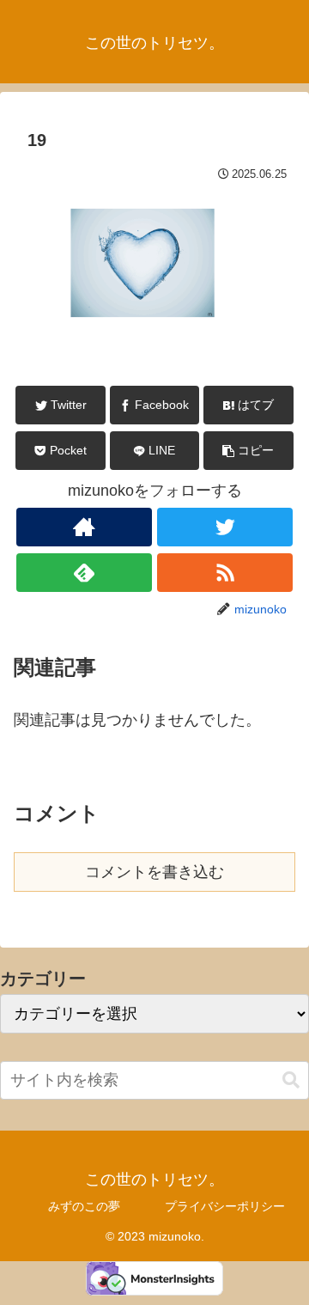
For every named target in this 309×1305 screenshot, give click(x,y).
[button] (248, 450)
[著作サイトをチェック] (83, 527)
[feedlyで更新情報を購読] (83, 572)
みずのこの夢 (84, 1206)
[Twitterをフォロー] (224, 527)
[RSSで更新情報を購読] (224, 572)
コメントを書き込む (154, 872)
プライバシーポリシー (225, 1206)
